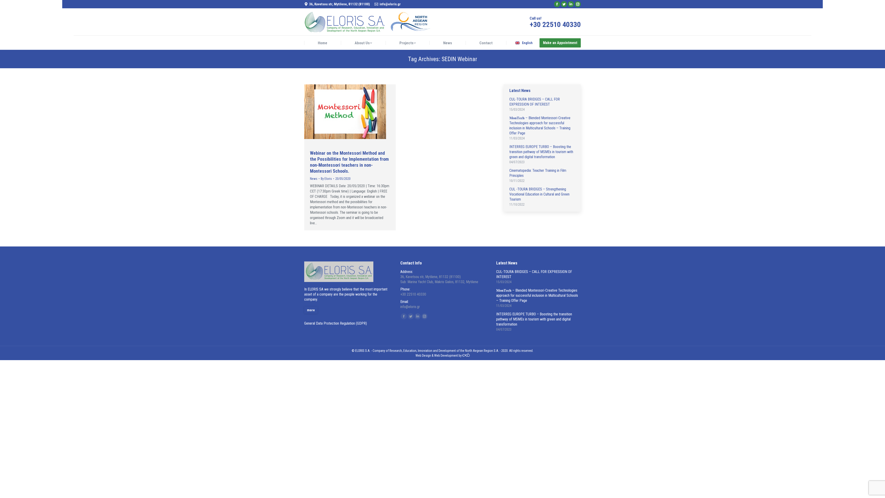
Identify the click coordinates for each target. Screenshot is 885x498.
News (313, 179)
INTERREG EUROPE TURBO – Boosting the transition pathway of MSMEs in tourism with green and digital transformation (541, 152)
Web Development (446, 355)
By (326, 179)
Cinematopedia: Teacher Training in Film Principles (537, 173)
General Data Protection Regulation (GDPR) (335, 323)
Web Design (423, 355)
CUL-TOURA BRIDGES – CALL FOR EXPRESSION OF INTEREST (534, 102)
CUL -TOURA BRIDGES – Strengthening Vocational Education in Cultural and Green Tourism (539, 194)
